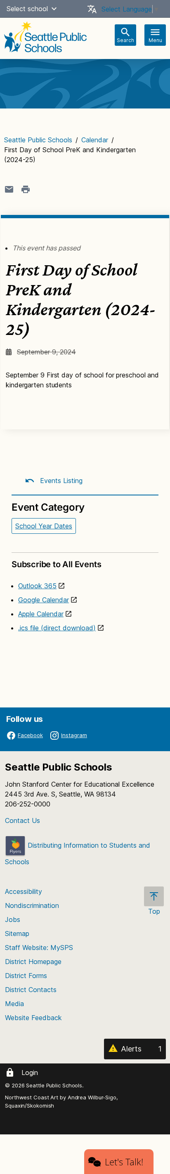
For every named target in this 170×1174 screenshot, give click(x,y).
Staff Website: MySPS (39, 947)
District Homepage (33, 961)
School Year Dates (43, 526)
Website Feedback (33, 1018)
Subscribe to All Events (56, 564)
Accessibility (23, 891)
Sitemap (17, 933)
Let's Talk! (124, 1161)
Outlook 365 (37, 586)
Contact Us (22, 820)
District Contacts (31, 989)
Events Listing (60, 480)
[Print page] (26, 189)
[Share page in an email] (9, 189)
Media (14, 1004)
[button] (54, 9)
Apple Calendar (41, 614)
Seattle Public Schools (38, 140)
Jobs (12, 919)
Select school (27, 9)
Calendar (94, 140)
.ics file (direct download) (57, 628)
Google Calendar (43, 600)
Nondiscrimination (32, 905)
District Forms (26, 975)
